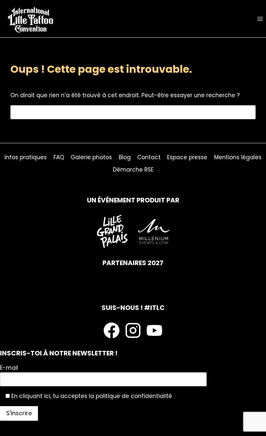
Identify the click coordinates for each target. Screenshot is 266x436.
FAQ (59, 157)
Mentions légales (237, 157)
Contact (149, 157)
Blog (125, 157)
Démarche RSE (133, 169)
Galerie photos (91, 157)
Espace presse (187, 157)
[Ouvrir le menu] (260, 19)
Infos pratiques (26, 157)
